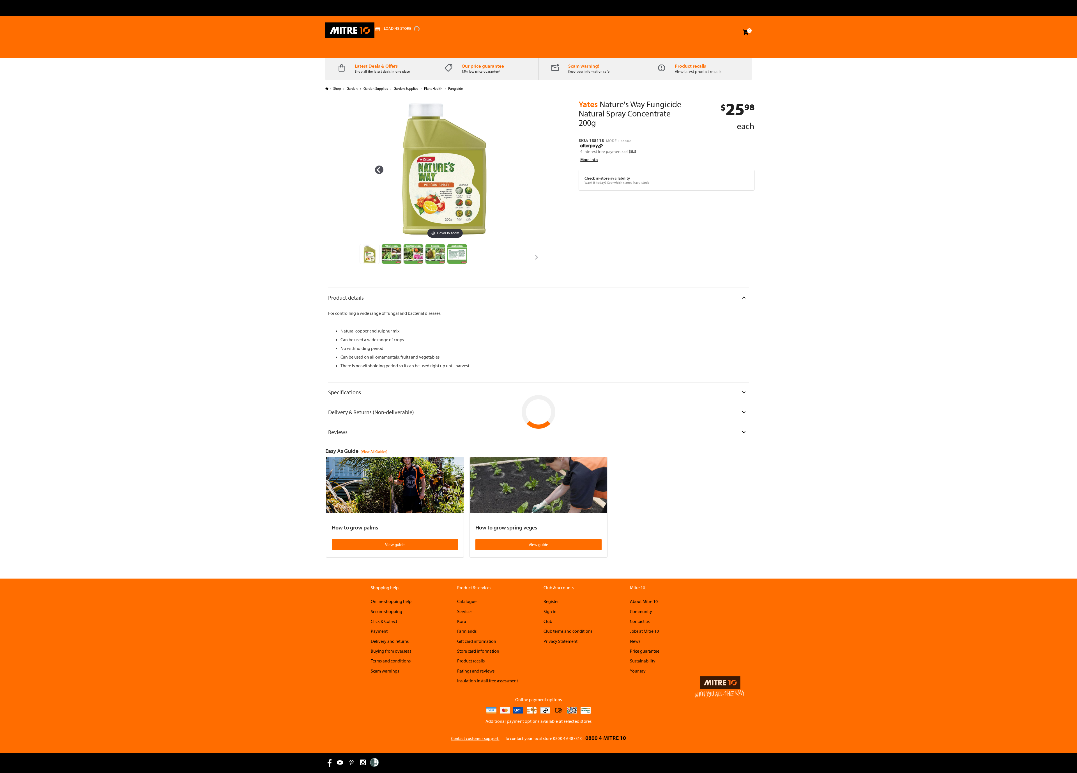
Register (551, 601)
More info (589, 159)
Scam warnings (385, 671)
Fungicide (455, 88)
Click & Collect (384, 621)
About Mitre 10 (644, 601)
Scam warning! (583, 66)
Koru (461, 621)
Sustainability (642, 661)
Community (641, 611)
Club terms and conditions (568, 631)
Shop (337, 88)
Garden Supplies (376, 88)
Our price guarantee (483, 66)
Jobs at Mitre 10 (644, 631)
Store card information (478, 651)
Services (464, 611)
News (635, 641)
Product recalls (690, 66)
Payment (379, 631)
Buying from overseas (391, 651)
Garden (352, 88)
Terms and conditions (391, 661)
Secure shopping (386, 611)
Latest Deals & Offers (376, 66)
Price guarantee (644, 651)
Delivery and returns (390, 641)
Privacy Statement (560, 641)
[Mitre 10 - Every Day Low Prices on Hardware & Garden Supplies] (349, 30)
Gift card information (476, 641)
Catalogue (467, 601)
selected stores (578, 721)
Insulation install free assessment (487, 680)
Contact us (640, 621)
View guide (395, 544)
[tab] (538, 298)
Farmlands (467, 631)
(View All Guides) (374, 451)
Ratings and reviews (475, 671)
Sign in (550, 611)
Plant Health (433, 88)
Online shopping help (391, 601)
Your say (638, 671)
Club (548, 621)
